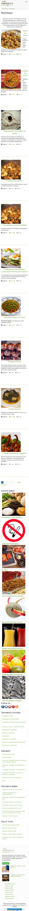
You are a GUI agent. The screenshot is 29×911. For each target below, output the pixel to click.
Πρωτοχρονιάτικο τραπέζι (8, 754)
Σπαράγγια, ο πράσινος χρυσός (10, 816)
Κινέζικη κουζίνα (9, 894)
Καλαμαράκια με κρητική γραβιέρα (14, 225)
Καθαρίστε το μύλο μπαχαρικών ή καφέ (12, 834)
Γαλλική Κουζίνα (9, 886)
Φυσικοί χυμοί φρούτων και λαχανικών (11, 777)
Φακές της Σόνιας (25, 33)
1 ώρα (12, 188)
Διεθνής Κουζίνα (9, 888)
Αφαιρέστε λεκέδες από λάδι (9, 831)
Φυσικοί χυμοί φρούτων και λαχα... (13, 648)
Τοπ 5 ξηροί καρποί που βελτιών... (13, 596)
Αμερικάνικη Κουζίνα (10, 883)
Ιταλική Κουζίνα (9, 892)
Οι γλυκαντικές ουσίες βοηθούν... (12, 517)
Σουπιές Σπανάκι (14, 409)
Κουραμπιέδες (5, 736)
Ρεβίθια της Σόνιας (25, 73)
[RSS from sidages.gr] (16, 706)
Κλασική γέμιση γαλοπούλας (9, 739)
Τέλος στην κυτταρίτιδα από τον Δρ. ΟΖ (11, 808)
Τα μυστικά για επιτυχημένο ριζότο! (10, 825)
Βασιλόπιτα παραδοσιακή (8, 733)
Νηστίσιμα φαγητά (6, 757)
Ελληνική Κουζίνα (9, 890)
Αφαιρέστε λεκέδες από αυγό (9, 828)
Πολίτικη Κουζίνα (9, 898)
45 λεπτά (12, 54)
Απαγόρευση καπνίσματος (10, 543)
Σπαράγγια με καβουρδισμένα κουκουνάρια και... (14, 742)
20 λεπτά (12, 280)
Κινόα (3, 780)
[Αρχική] (7, 3)
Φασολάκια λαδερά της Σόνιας (14, 317)
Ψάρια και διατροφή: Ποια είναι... (12, 700)
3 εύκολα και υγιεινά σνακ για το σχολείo (12, 805)
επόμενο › (19, 482)
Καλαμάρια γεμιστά (14, 362)
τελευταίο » (4, 485)
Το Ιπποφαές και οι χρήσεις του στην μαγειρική (13, 769)
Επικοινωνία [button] (5, 863)
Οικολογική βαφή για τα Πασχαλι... (13, 674)
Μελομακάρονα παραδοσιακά (9, 729)
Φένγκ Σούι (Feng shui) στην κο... (12, 622)
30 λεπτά (12, 94)
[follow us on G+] (13, 706)
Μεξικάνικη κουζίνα (9, 896)
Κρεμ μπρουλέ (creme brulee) (9, 745)
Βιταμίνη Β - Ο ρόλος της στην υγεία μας (12, 789)
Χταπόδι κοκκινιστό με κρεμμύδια (14, 453)
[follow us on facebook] (3, 706)
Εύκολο (20, 54)
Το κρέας (5, 569)
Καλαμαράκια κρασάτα (14, 181)
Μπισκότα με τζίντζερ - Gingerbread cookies (13, 726)
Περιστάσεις (5, 8)
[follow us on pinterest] (9, 706)
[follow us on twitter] (6, 706)
